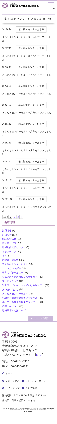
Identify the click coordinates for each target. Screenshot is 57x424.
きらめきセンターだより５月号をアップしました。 (26, 114)
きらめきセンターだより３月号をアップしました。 (26, 152)
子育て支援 (31, 388)
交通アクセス (12, 381)
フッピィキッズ (10, 281)
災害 (4, 256)
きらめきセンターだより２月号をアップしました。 (26, 171)
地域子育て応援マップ (14, 310)
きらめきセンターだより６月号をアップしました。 (26, 95)
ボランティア (9, 251)
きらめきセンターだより (15, 293)
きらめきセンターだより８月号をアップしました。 (26, 58)
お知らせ (7, 234)
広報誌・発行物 (10, 260)
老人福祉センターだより (15, 264)
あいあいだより (10, 289)
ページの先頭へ (42, 318)
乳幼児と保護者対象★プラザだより (21, 298)
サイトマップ (12, 388)
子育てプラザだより (12, 272)
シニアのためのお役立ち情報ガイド (21, 277)
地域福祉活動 (9, 239)
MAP (39, 354)
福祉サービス (9, 243)
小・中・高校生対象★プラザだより (21, 302)
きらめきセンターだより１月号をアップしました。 (26, 190)
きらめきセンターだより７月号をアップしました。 (26, 77)
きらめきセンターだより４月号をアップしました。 (26, 133)
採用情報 (7, 230)
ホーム (8, 373)
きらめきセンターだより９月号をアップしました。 (26, 39)
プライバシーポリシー (37, 381)
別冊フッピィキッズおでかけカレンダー (23, 285)
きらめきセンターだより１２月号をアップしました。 (28, 209)
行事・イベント (10, 306)
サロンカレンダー (11, 268)
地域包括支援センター (14, 247)
